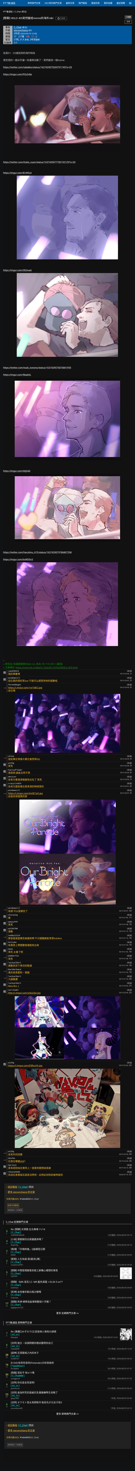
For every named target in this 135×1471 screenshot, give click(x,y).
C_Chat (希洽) (21, 12)
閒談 (20, 1187)
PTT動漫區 (8, 12)
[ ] (16, 1232)
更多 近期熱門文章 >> (67, 1313)
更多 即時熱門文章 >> (67, 1413)
